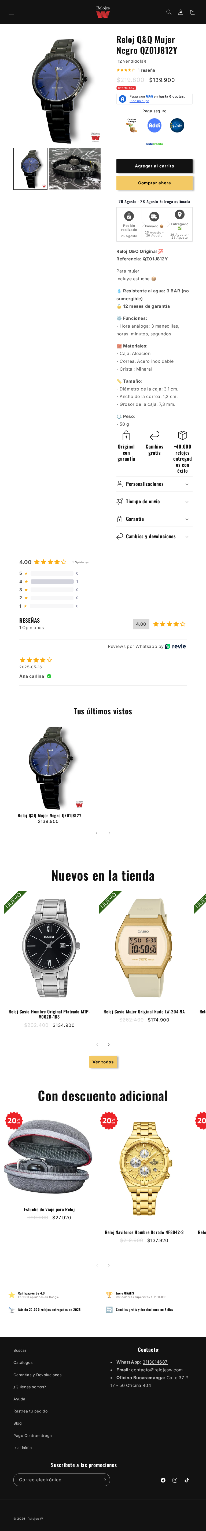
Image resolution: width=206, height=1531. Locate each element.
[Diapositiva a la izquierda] (97, 1044)
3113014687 (155, 1362)
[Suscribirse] (104, 1479)
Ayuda (19, 1399)
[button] (11, 12)
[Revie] (175, 646)
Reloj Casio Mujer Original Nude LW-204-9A (144, 1011)
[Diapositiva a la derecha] (109, 1044)
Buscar (20, 1350)
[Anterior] (96, 833)
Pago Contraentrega (32, 1435)
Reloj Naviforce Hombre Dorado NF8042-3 (144, 1232)
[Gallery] (58, 113)
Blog (17, 1423)
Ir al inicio (22, 1447)
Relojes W (35, 1519)
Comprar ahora (154, 182)
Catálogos (22, 1362)
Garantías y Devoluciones (37, 1374)
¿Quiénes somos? (29, 1387)
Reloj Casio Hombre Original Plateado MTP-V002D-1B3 (49, 1014)
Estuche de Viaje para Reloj (49, 1209)
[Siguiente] (110, 833)
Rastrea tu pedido (30, 1411)
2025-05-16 (30, 667)
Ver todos (103, 1061)
